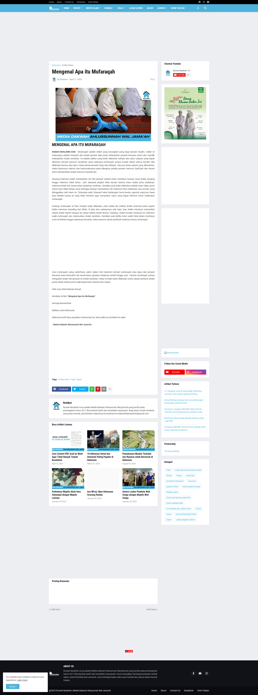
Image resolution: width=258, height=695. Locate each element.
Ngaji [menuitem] (120, 8)
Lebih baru (55, 609)
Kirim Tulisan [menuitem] (178, 8)
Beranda (56, 65)
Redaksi (67, 402)
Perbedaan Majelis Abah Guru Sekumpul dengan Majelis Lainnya (66, 494)
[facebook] (200, 2)
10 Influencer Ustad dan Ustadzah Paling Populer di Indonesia (100, 456)
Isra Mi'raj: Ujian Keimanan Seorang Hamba (100, 493)
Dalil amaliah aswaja (191, 486)
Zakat (168, 520)
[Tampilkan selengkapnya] (109, 389)
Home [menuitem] (66, 8)
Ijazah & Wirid (172, 486)
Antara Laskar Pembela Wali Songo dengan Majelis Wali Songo (136, 494)
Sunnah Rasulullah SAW (186, 514)
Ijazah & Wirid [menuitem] (136, 8)
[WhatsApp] (92, 389)
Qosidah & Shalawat (174, 481)
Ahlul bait (190, 475)
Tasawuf (192, 481)
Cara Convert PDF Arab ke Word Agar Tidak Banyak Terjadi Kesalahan (67, 456)
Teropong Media (171, 451)
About (59, 2)
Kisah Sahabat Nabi (174, 503)
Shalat (169, 475)
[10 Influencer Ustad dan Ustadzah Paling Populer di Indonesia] (103, 440)
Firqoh (179, 475)
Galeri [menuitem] (150, 8)
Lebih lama (151, 609)
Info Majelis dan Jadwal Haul (178, 509)
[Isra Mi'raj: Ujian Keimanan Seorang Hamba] (103, 478)
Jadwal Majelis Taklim (185, 520)
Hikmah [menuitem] (108, 8)
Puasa (198, 509)
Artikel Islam (67, 65)
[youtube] (208, 2)
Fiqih (73, 379)
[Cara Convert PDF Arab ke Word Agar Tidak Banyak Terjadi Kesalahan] (68, 440)
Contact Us (69, 2)
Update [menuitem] (76, 8)
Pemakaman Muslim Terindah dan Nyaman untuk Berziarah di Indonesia (137, 456)
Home (51, 2)
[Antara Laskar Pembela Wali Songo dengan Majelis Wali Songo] (138, 478)
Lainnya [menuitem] (161, 8)
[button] (198, 8)
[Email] (103, 389)
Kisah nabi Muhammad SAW (178, 497)
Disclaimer (81, 2)
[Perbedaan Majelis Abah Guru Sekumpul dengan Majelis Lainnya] (68, 478)
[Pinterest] (97, 389)
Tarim (168, 514)
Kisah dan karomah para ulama (188, 470)
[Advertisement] (129, 36)
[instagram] (204, 2)
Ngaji (79, 379)
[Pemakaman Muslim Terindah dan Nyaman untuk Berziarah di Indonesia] (138, 440)
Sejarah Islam (172, 492)
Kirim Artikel (93, 2)
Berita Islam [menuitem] (92, 8)
